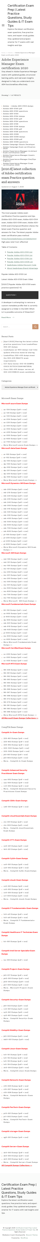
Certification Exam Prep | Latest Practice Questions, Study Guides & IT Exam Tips (21, 16)
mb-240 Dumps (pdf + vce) (16, 502)
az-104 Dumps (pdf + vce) (15, 410)
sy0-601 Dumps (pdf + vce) (16, 1015)
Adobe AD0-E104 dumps (14, 116)
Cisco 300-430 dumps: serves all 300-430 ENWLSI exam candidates (19, 370)
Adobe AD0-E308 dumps (14, 137)
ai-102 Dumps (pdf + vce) (15, 458)
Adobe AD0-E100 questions (15, 111)
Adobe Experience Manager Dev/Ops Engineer (19, 160)
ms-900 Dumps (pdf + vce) (16, 636)
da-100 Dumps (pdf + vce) (15, 461)
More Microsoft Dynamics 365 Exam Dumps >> (20, 548)
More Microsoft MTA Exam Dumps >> (20, 715)
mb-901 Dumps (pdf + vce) (16, 623)
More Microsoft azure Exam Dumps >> (21, 445)
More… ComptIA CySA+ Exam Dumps (20, 871)
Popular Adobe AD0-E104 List (19, 255)
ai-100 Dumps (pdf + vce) (15, 454)
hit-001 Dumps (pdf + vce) (16, 942)
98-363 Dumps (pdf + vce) (15, 679)
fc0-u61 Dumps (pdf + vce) (16, 918)
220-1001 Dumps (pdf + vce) (16, 748)
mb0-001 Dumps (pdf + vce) (16, 1039)
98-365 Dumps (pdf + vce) (15, 686)
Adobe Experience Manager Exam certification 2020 (18, 164)
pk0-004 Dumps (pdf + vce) (16, 982)
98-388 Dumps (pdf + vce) (15, 712)
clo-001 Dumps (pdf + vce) (16, 822)
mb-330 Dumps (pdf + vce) (16, 515)
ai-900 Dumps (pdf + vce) (15, 617)
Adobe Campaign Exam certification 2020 (19, 147)
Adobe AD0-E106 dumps (14, 126)
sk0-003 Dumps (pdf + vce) (16, 1153)
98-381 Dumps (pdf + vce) (15, 705)
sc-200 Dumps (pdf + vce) (15, 654)
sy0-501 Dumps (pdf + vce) (16, 1012)
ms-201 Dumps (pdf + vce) (15, 575)
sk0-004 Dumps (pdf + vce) (16, 1156)
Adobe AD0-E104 (11, 114)
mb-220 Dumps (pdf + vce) (16, 496)
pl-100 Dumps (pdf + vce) (15, 535)
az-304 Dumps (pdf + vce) (15, 429)
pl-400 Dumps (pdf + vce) (15, 541)
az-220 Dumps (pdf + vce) (15, 422)
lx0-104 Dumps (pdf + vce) (16, 1064)
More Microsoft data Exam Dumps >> (20, 480)
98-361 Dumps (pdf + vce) (15, 673)
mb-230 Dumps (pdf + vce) (16, 499)
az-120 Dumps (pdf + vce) (15, 413)
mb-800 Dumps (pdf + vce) (16, 531)
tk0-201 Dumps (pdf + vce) (16, 849)
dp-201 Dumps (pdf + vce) (15, 470)
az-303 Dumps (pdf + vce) (15, 426)
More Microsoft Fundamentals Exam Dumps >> (20, 643)
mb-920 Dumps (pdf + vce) (16, 630)
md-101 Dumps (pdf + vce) (15, 562)
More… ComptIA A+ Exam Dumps (18, 761)
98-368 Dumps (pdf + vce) (15, 696)
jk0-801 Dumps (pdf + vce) (16, 755)
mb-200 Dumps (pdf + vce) (16, 489)
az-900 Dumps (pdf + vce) (15, 613)
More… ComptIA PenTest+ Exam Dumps (18, 1121)
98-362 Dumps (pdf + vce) (15, 676)
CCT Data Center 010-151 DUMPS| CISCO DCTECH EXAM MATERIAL (19, 365)
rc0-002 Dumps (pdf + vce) (16, 786)
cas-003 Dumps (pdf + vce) (16, 783)
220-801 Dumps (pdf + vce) (16, 738)
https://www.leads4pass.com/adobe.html (19, 239)
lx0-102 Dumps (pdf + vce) (16, 1058)
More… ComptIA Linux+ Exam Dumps (20, 1071)
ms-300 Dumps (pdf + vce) (16, 582)
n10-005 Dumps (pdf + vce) (16, 1086)
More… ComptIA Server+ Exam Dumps (21, 1162)
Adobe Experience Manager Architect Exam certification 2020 (20, 152)
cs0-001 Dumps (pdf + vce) (16, 864)
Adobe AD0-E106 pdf (12, 129)
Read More (6, 317)
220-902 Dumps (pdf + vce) (16, 745)
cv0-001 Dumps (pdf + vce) (16, 886)
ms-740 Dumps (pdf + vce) (16, 598)
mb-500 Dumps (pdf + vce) (16, 522)
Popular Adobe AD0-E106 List (19, 258)
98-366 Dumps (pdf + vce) (15, 689)
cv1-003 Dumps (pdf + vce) (16, 896)
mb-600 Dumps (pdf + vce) (16, 525)
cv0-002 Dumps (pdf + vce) (16, 889)
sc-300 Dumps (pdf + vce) (15, 657)
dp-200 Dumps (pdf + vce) (16, 467)
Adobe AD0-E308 (11, 134)
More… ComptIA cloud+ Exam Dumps (20, 899)
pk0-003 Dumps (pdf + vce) (16, 978)
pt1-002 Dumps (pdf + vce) (16, 1117)
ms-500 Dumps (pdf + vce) (16, 588)
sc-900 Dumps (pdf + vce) (15, 639)
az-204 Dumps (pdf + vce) (15, 419)
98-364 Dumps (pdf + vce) (16, 683)
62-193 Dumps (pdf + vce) (15, 610)
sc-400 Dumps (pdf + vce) (16, 661)
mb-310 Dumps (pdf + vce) (16, 509)
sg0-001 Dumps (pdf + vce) (16, 1137)
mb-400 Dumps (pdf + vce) (16, 518)
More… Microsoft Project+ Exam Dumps (18, 989)
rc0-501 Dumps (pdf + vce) (16, 1009)
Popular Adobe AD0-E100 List (19, 252)
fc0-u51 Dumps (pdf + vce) (16, 914)
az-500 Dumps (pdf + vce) (15, 435)
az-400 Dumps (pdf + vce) (16, 432)
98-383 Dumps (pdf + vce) (15, 709)
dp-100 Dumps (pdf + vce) (15, 464)
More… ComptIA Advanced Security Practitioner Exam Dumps (20, 790)
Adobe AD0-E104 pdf (12, 119)
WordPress (24, 1238)
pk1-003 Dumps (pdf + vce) (16, 985)
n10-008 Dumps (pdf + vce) (16, 1092)
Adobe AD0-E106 (10, 124)
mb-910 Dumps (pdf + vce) (16, 626)
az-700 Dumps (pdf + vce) (15, 442)
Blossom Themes (32, 1235)
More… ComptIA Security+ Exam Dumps (18, 1019)
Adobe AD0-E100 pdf (12, 108)
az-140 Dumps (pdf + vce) (15, 416)
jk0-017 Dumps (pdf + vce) (16, 975)
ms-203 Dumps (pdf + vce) (16, 578)
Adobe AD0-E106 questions (15, 132)
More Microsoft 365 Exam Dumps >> (20, 601)
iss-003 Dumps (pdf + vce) (16, 960)
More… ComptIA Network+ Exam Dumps (18, 1096)
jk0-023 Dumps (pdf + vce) (16, 1036)
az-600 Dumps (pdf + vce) (15, 439)
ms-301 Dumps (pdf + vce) (15, 585)
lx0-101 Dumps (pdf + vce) (15, 1055)
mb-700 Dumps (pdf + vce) (16, 528)
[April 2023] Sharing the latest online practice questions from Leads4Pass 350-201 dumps (21, 344)
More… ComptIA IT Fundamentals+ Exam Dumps (19, 921)
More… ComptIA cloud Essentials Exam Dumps (19, 829)
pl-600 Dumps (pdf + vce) (15, 544)
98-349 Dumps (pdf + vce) (16, 670)
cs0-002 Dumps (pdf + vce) (16, 868)
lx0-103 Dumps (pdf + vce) (16, 1061)
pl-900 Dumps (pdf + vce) (15, 633)
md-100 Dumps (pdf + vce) (16, 559)
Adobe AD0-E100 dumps (22, 106)
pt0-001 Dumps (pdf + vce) (16, 1113)
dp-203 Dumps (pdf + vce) (15, 474)
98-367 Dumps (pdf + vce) (15, 692)
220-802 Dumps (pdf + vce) (16, 742)
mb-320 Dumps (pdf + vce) (16, 512)
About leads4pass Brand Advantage (22, 268)
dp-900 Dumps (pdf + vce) (16, 620)
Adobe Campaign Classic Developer (19, 144)
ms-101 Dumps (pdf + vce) (15, 569)
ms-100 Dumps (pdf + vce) (16, 566)
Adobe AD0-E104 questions (15, 121)
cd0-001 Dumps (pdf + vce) (16, 807)
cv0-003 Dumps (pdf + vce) (16, 893)
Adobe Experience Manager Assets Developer (19, 156)
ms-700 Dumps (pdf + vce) (16, 595)
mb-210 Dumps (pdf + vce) (16, 493)
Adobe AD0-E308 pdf (12, 139)
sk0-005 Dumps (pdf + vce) (16, 1159)
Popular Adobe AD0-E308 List (20, 262)
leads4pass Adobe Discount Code (21, 265)
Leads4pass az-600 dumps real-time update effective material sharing (21, 351)
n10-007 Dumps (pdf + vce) (16, 1089)
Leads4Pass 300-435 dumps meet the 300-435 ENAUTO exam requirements (19, 358)
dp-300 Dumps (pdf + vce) (16, 477)
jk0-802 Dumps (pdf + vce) (16, 758)
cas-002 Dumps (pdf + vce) (16, 780)
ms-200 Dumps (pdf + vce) (16, 572)
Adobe (6, 106)
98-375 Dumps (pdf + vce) (15, 702)
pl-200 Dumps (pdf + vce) (15, 538)
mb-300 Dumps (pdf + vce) (16, 505)
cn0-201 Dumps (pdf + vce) (16, 846)
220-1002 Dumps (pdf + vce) (17, 751)
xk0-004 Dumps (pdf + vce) (16, 1068)
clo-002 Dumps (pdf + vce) (16, 825)
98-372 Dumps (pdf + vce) (15, 699)
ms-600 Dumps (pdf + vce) (16, 591)
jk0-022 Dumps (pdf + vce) (16, 1006)
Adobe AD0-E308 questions (15, 142)
